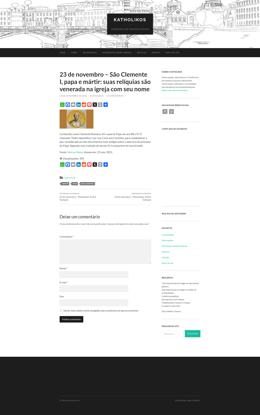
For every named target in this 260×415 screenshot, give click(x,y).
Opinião (156, 53)
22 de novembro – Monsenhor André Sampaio (78, 196)
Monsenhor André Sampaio (117, 53)
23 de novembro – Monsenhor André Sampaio (133, 196)
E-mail (64, 282)
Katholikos (130, 19)
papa (75, 184)
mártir (65, 184)
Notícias (141, 53)
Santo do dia (172, 53)
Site (62, 296)
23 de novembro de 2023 (73, 96)
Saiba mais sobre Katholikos (175, 90)
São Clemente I (87, 184)
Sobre (74, 53)
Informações (90, 53)
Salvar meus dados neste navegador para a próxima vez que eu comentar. (101, 310)
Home (63, 53)
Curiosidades (168, 234)
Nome (63, 268)
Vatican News (75, 152)
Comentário (67, 236)
